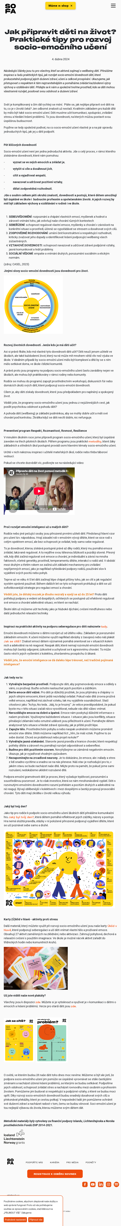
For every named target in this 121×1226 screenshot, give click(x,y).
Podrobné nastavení (15, 1219)
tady (104, 626)
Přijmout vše (35, 1219)
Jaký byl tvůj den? (21, 817)
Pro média (72, 1162)
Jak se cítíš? (12, 641)
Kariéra (54, 1162)
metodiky (95, 441)
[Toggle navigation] (113, 5)
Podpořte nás (34, 1162)
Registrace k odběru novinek (55, 1173)
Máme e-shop (59, 5)
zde (37, 1002)
